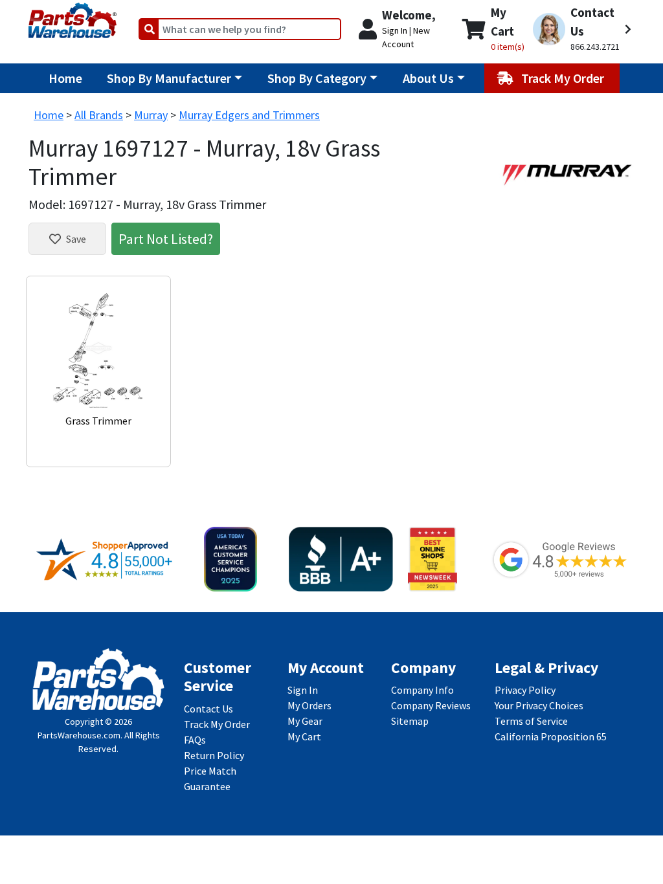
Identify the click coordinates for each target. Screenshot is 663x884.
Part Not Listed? (165, 239)
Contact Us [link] (208, 708)
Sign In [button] (394, 30)
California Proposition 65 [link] (551, 736)
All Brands (98, 114)
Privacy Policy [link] (525, 689)
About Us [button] (428, 78)
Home (65, 78)
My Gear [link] (304, 720)
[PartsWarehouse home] (72, 16)
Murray (151, 114)
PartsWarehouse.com (79, 735)
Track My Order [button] (563, 78)
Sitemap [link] (410, 720)
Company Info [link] (422, 689)
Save (76, 238)
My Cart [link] (304, 736)
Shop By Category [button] (316, 78)
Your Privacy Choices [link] (539, 705)
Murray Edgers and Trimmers (249, 114)
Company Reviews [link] (431, 705)
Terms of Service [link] (531, 720)
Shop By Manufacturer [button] (169, 78)
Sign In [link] (302, 689)
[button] (582, 29)
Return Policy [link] (214, 755)
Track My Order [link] (217, 724)
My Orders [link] (309, 705)
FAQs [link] (195, 739)
